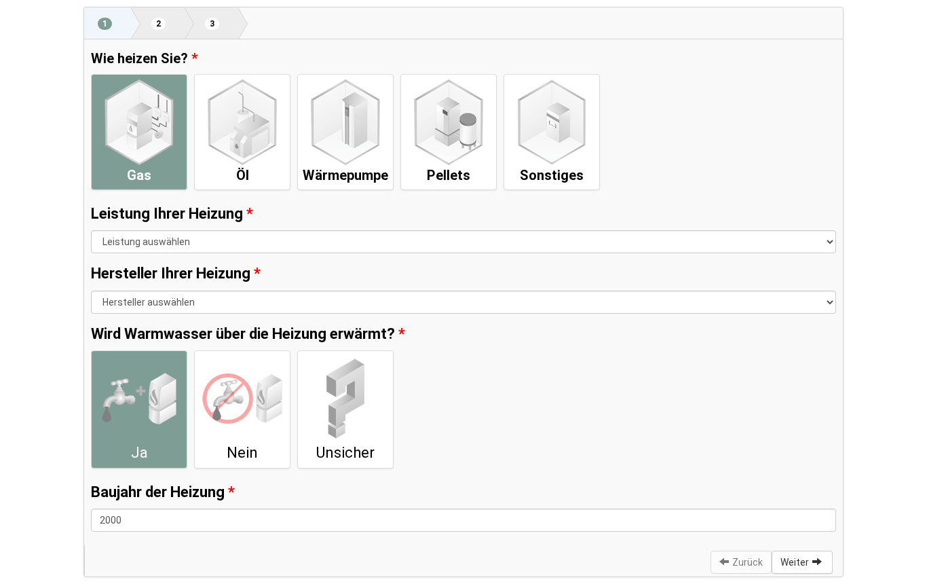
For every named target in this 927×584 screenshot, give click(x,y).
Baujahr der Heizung (158, 491)
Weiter (794, 562)
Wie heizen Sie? (139, 58)
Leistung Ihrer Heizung (167, 213)
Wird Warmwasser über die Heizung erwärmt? (243, 333)
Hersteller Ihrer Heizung (170, 273)
